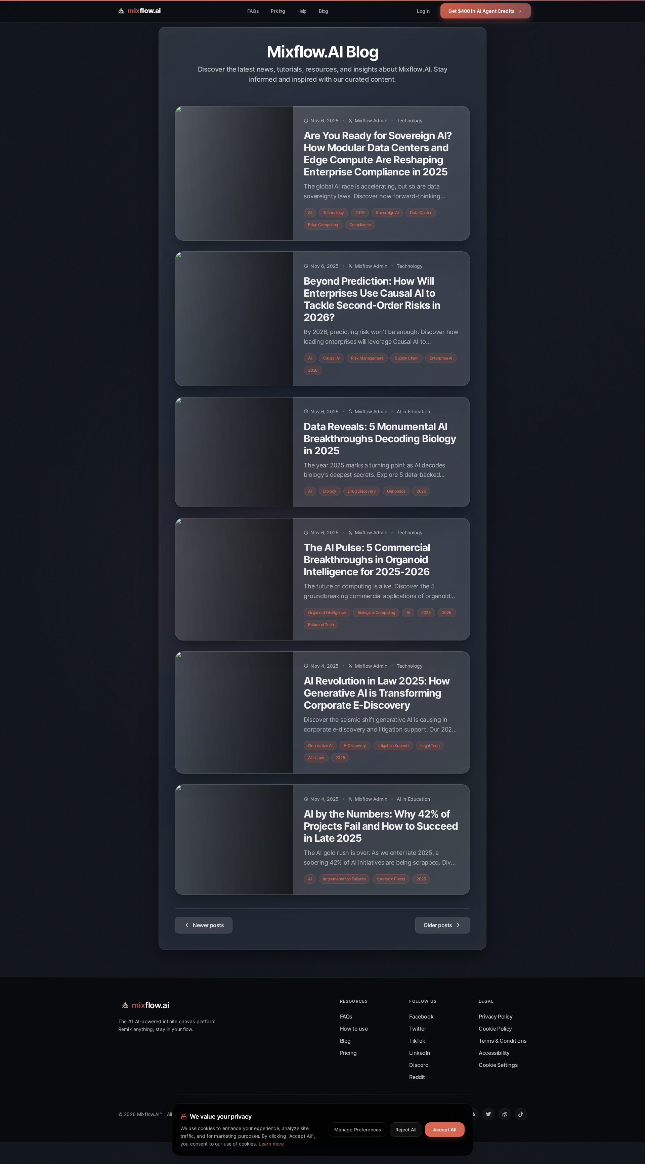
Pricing (278, 11)
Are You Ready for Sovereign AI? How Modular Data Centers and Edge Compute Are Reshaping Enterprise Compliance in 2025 (378, 153)
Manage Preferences (358, 1129)
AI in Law (316, 757)
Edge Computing (323, 224)
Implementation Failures (344, 878)
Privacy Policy (495, 1016)
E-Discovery (355, 745)
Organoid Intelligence (327, 612)
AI (309, 212)
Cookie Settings (498, 1065)
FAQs (253, 11)
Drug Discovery (362, 491)
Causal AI (331, 358)
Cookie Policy (495, 1028)
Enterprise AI (441, 358)
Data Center (421, 212)
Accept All (445, 1129)
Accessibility (494, 1052)
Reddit (417, 1077)
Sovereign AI (387, 212)
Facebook (421, 1016)
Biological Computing (376, 612)
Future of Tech (321, 624)
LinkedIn (419, 1052)
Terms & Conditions (503, 1040)
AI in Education (413, 411)
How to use (354, 1028)
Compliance (360, 224)
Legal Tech (430, 745)
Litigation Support (393, 745)
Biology (329, 491)
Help (302, 11)
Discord (418, 1065)
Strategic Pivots (391, 878)
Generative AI (320, 745)
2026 (312, 370)
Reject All (405, 1129)
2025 (359, 212)
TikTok (417, 1040)
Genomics (396, 491)
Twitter (417, 1028)
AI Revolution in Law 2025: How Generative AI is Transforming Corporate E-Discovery (377, 693)
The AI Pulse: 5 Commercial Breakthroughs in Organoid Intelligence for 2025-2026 (367, 559)
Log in (423, 11)
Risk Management (367, 358)
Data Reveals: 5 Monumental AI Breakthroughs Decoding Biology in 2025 (380, 438)
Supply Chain (406, 358)
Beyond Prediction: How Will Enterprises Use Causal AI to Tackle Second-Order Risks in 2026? (372, 299)
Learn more (271, 1144)
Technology (410, 120)
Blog (323, 11)
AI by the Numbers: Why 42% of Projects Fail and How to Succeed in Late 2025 (381, 826)
